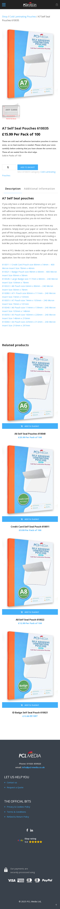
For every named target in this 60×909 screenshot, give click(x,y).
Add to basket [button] (32, 426)
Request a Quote (15, 787)
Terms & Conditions (16, 811)
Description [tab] (13, 188)
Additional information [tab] (39, 188)
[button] (30, 840)
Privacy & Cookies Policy (18, 806)
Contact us (12, 782)
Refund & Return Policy (18, 816)
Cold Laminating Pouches (22, 16)
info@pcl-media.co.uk (33, 767)
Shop (5, 16)
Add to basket (28, 167)
